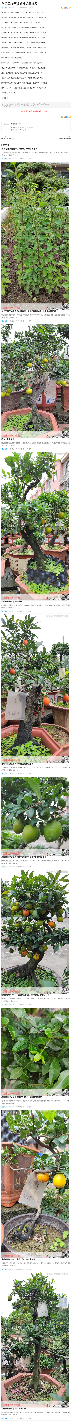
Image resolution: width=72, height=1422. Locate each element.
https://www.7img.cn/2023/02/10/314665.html (24, 106)
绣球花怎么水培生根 (7, 138)
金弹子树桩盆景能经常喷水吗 (13, 1409)
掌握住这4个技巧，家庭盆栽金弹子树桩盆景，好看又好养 (25, 995)
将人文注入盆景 (8, 439)
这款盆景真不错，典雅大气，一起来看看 (18, 1259)
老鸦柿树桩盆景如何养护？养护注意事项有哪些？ (22, 1097)
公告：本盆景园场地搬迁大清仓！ (36, 111)
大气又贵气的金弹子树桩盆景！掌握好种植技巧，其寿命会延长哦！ (29, 311)
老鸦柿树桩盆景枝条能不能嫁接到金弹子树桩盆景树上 (23, 857)
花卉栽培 (4, 7)
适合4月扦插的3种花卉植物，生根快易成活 (19, 149)
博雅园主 (11, 7)
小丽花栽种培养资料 (64, 138)
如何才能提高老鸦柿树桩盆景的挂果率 (17, 764)
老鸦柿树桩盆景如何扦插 (11, 602)
